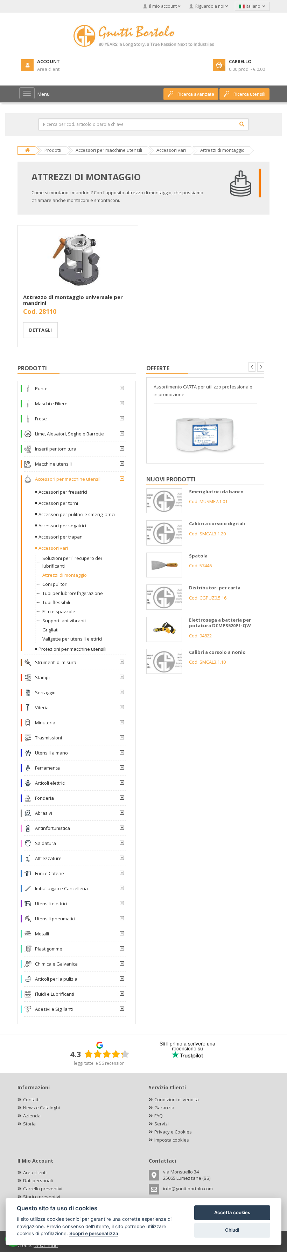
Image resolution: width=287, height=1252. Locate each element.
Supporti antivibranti (64, 620)
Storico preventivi (41, 1196)
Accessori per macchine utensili (68, 479)
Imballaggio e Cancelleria (61, 888)
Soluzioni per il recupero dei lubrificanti (72, 562)
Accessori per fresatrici (62, 492)
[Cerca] (241, 124)
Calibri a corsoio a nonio (217, 652)
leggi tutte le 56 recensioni (100, 1063)
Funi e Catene (49, 873)
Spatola (198, 556)
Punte (41, 388)
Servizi (161, 1124)
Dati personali (38, 1180)
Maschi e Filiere (51, 403)
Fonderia (44, 798)
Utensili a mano (51, 753)
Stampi (42, 677)
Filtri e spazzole (58, 611)
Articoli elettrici (50, 783)
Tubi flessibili (56, 602)
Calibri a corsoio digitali (217, 523)
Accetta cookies (232, 1212)
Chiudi (232, 1230)
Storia (29, 1124)
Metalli (42, 933)
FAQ (158, 1115)
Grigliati (50, 630)
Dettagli (40, 330)
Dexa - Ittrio (46, 1245)
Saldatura (45, 843)
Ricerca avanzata (195, 94)
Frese (41, 418)
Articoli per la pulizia (56, 979)
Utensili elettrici (51, 903)
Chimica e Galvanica (56, 964)
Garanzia (164, 1107)
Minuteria (45, 722)
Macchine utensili (53, 464)
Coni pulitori (55, 584)
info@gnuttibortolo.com (188, 1188)
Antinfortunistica (52, 828)
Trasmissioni (48, 738)
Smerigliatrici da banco (216, 491)
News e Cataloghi (41, 1107)
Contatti (31, 1099)
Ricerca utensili (249, 94)
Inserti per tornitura (55, 449)
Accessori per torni (58, 503)
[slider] (107, 1054)
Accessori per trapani (61, 537)
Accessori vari (53, 548)
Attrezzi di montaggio (64, 575)
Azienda (32, 1115)
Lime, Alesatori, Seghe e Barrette (69, 434)
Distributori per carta (214, 587)
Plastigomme (48, 949)
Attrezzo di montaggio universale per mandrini (73, 299)
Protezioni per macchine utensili (72, 649)
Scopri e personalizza (93, 1233)
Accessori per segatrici (62, 525)
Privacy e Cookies (173, 1132)
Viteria (42, 707)
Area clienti (35, 1172)
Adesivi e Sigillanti (54, 1009)
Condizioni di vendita (176, 1099)
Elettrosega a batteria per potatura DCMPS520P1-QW (220, 623)
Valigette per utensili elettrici (72, 639)
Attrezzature (48, 858)
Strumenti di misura (55, 662)
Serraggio (45, 692)
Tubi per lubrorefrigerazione (72, 593)
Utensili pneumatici (55, 918)
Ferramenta (47, 768)
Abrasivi (43, 813)
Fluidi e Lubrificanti (54, 994)
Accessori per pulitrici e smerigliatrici (76, 514)
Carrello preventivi (42, 1188)
